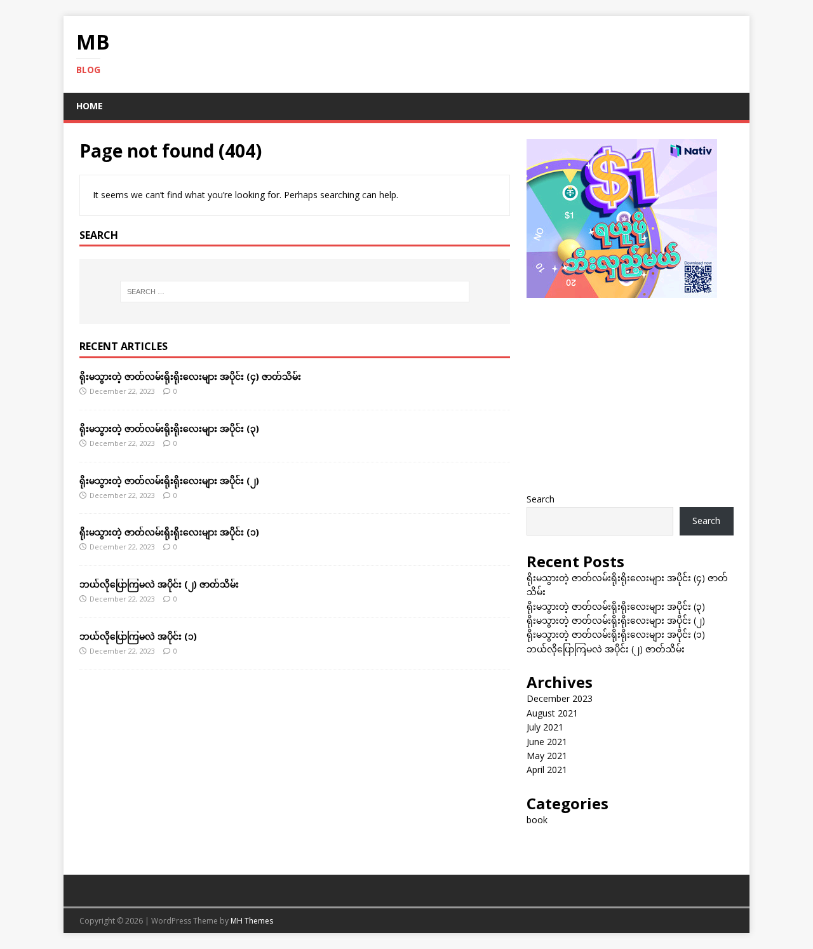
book (537, 820)
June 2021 (547, 742)
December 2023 (560, 698)
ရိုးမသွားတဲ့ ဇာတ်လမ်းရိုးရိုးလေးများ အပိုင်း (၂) (169, 480)
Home (89, 106)
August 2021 (552, 713)
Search (540, 499)
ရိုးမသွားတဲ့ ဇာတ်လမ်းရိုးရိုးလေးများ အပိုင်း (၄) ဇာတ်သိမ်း (190, 376)
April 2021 (547, 770)
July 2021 (545, 727)
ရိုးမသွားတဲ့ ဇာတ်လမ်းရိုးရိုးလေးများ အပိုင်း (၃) (169, 428)
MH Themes (252, 920)
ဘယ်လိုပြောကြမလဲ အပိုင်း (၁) (138, 636)
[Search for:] (294, 291)
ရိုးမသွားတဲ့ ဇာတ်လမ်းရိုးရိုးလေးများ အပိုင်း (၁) (169, 532)
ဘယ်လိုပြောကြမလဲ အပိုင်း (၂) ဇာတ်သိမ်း (159, 584)
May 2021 (547, 756)
